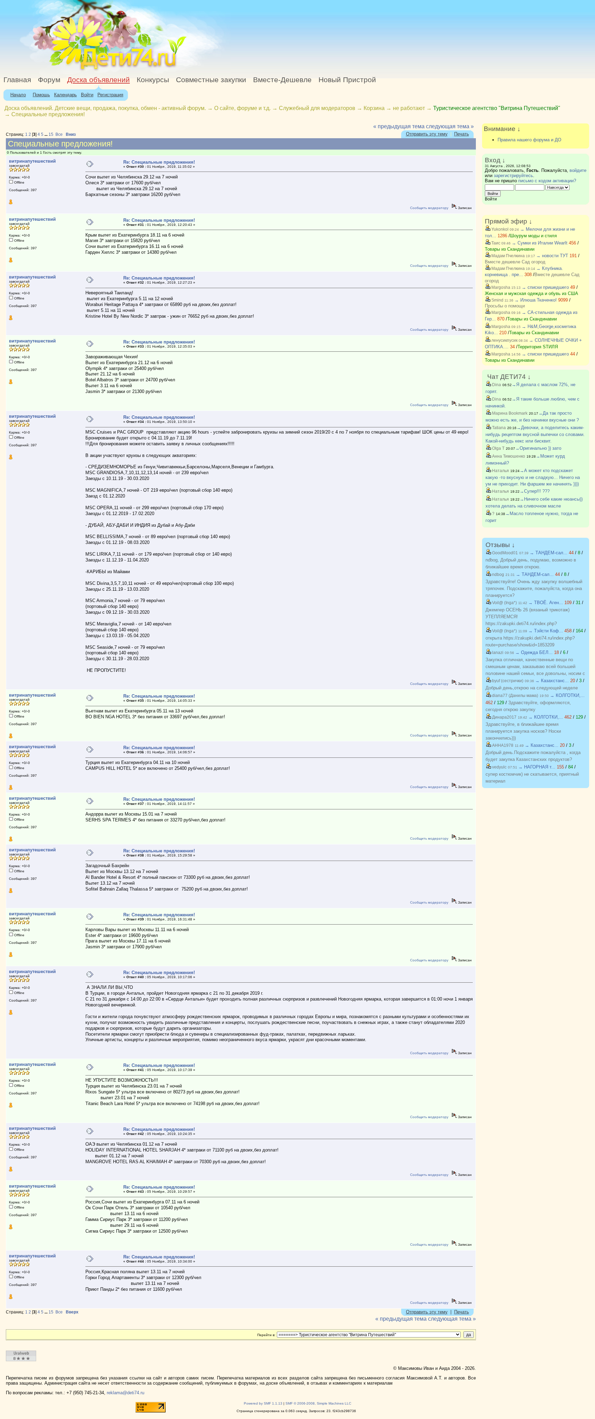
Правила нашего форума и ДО (529, 139)
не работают (409, 108)
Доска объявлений (98, 80)
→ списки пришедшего (545, 287)
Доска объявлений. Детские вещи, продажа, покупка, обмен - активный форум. (105, 108)
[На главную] (63, 70)
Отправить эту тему (427, 134)
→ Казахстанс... (552, 680)
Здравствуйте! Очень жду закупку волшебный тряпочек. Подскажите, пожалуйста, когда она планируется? (534, 588)
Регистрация (110, 94)
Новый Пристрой (347, 80)
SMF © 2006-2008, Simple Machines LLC (318, 1403)
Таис (495, 243)
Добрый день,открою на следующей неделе (532, 687)
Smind (496, 300)
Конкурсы (153, 80)
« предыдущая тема (399, 126)
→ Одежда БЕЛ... (534, 652)
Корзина (374, 108)
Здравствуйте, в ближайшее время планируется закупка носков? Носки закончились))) (523, 731)
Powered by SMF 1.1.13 (263, 1403)
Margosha (500, 287)
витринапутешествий (32, 161)
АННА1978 (502, 745)
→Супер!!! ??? (535, 491)
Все (59, 134)
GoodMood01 (504, 552)
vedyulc (499, 767)
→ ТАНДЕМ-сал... (548, 552)
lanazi (497, 652)
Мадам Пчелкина (507, 255)
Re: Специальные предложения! (159, 162)
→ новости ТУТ (552, 255)
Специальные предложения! (48, 114)
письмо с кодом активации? (547, 180)
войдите (578, 170)
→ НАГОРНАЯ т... (536, 766)
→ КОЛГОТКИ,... (567, 695)
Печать (461, 134)
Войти (87, 94)
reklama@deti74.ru (125, 1392)
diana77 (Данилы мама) (514, 695)
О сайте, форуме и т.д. (242, 108)
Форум (49, 80)
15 (51, 134)
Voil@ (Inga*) (504, 602)
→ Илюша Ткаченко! (535, 300)
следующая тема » (450, 126)
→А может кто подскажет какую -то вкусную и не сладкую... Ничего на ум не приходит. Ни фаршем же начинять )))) (533, 477)
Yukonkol (499, 229)
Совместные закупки (211, 80)
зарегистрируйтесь (513, 175)
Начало (18, 94)
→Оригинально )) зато (538, 448)
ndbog (497, 574)
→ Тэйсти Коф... (545, 630)
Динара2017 (503, 717)
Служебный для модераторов (317, 108)
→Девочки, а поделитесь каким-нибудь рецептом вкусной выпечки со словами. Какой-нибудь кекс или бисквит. (535, 434)
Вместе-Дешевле (282, 80)
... (46, 134)
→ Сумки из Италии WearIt (540, 242)
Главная (17, 80)
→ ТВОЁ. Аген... (545, 602)
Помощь (41, 94)
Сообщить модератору (429, 208)
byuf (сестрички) (507, 680)
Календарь (65, 94)
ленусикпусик (504, 340)
